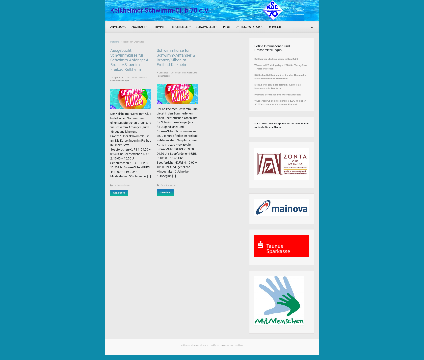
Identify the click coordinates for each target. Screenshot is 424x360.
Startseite (114, 42)
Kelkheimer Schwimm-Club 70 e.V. (160, 10)
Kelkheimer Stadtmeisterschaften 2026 (276, 59)
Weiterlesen (119, 192)
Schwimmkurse (122, 185)
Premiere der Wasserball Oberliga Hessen (277, 94)
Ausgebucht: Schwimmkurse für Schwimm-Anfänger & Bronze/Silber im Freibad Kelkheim (129, 60)
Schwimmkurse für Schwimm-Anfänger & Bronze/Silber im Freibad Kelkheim (176, 57)
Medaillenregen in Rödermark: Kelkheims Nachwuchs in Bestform (277, 86)
